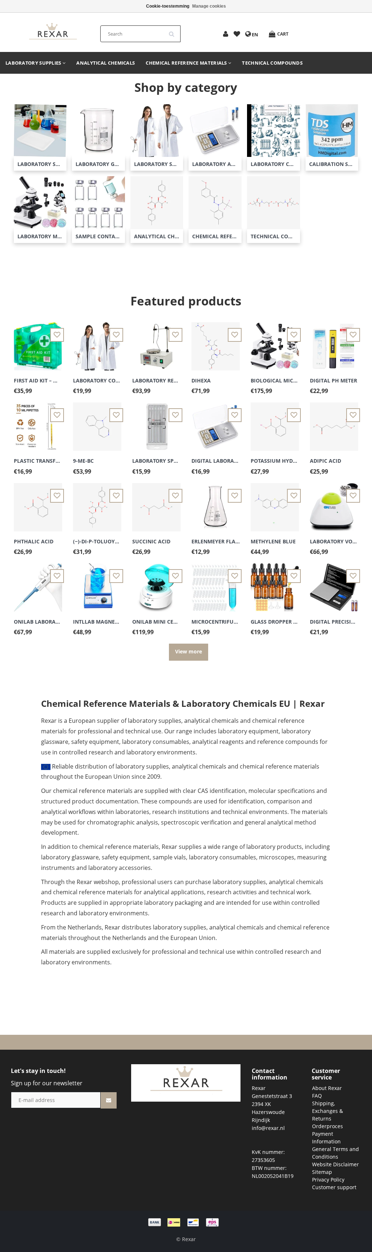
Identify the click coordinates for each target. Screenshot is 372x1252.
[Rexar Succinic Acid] (156, 502)
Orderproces (327, 1126)
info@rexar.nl (268, 1128)
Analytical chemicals (105, 63)
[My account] (225, 34)
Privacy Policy (328, 1179)
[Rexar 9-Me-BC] (97, 422)
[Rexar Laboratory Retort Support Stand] (156, 342)
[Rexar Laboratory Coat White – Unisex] (97, 342)
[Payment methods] (186, 1221)
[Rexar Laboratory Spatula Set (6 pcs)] (156, 422)
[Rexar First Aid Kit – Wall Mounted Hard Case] (38, 342)
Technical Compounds (272, 63)
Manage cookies (209, 6)
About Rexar (327, 1088)
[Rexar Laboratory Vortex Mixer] (334, 502)
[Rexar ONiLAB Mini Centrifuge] (156, 583)
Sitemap (322, 1171)
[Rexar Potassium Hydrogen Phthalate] (275, 422)
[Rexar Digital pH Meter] (334, 342)
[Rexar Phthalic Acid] (38, 502)
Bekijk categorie (40, 133)
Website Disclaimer (335, 1164)
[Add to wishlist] (237, 34)
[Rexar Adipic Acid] (334, 422)
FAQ (317, 1095)
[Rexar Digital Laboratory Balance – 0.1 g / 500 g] (215, 422)
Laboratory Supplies (33, 63)
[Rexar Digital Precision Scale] (334, 583)
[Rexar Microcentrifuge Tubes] (215, 583)
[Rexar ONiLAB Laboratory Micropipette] (38, 583)
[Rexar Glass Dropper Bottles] (275, 583)
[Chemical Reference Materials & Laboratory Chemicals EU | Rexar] (52, 31)
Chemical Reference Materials (187, 63)
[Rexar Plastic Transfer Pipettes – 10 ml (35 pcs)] (38, 422)
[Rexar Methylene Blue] (275, 502)
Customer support (334, 1187)
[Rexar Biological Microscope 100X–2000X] (275, 342)
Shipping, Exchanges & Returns (327, 1111)
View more (188, 651)
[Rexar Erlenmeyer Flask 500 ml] (215, 502)
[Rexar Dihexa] (215, 342)
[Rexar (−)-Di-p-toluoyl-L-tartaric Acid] (97, 502)
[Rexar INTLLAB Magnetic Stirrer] (97, 583)
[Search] (174, 31)
